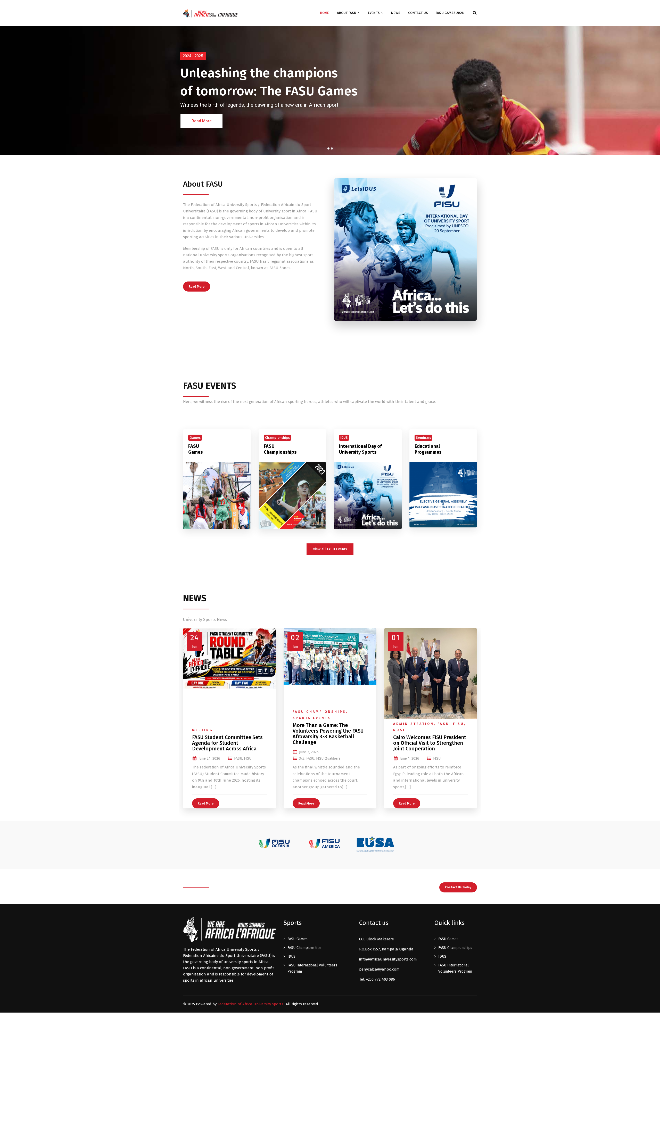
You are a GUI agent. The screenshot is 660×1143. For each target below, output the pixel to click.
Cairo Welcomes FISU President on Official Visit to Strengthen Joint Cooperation (429, 742)
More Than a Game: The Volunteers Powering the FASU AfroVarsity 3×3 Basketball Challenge (328, 733)
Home (324, 13)
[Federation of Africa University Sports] (210, 13)
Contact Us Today (458, 887)
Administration (413, 724)
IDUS (291, 956)
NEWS (395, 13)
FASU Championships (280, 449)
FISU (247, 758)
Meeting (202, 730)
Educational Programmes (428, 449)
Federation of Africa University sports (250, 1004)
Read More (196, 286)
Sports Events (312, 718)
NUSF (399, 730)
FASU (238, 758)
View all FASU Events (330, 549)
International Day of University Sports (360, 449)
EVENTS (374, 13)
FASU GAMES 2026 (450, 13)
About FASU (347, 13)
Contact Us (418, 13)
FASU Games (195, 449)
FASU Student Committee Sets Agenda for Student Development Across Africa (227, 742)
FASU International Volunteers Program (312, 968)
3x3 (301, 758)
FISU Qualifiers (328, 758)
